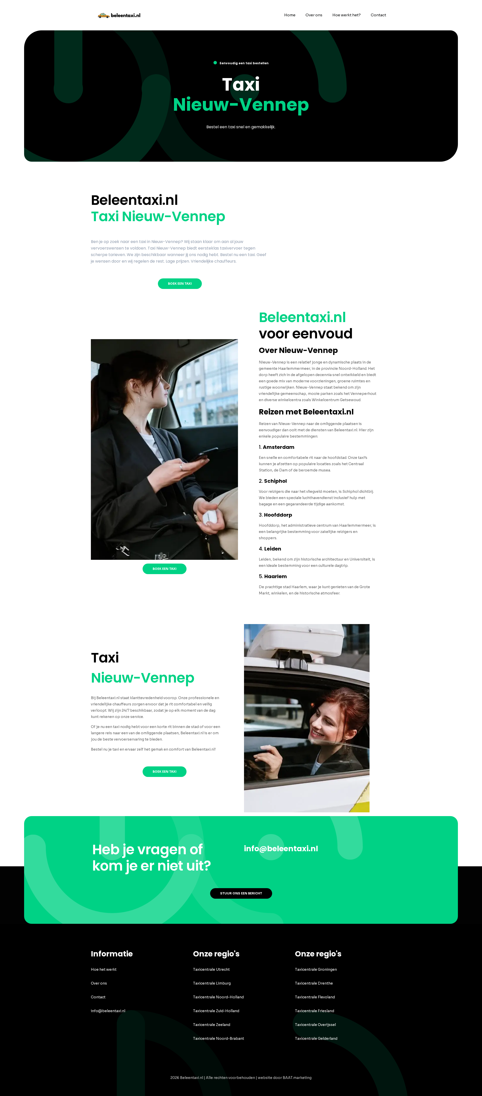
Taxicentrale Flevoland (315, 997)
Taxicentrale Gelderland (316, 1038)
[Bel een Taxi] (122, 15)
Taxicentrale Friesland (314, 1011)
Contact (98, 997)
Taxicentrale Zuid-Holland (216, 1011)
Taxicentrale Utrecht (211, 969)
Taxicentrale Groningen (316, 969)
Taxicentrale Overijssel (315, 1024)
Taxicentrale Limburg (212, 983)
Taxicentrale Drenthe (314, 983)
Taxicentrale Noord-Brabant (218, 1038)
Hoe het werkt (103, 969)
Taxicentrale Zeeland (211, 1024)
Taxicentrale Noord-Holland (218, 997)
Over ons (99, 983)
